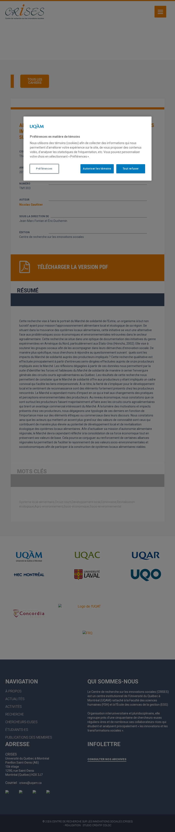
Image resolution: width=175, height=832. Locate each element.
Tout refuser (131, 168)
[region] (87, 149)
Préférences (44, 168)
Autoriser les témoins (97, 168)
